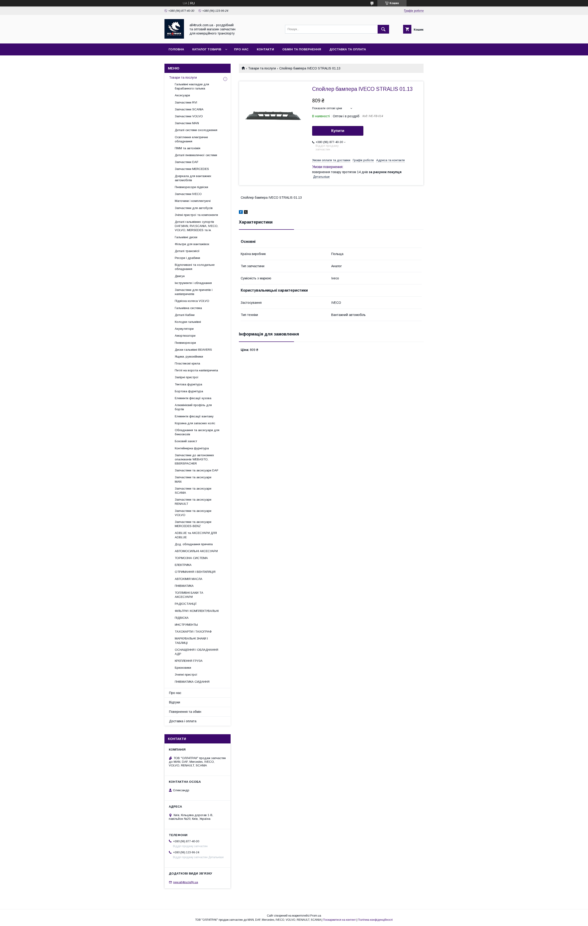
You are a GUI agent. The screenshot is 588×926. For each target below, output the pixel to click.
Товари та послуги (262, 68)
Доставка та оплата (347, 49)
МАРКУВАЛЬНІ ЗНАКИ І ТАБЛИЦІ (191, 640)
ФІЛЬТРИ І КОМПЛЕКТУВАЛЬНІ (197, 611)
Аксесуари (182, 95)
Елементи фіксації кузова (193, 398)
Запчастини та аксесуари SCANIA (193, 490)
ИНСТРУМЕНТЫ (186, 624)
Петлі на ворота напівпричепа (196, 370)
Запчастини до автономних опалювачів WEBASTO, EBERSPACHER (194, 459)
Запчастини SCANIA (189, 109)
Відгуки (174, 702)
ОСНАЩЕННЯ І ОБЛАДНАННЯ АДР (196, 652)
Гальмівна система (188, 308)
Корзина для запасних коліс (195, 423)
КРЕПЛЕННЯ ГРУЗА (189, 660)
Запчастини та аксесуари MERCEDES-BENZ (193, 524)
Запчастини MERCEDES (192, 169)
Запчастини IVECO (188, 194)
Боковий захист (186, 441)
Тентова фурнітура (188, 384)
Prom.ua (315, 915)
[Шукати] (383, 29)
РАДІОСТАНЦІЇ (186, 603)
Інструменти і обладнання (193, 283)
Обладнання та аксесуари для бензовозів (197, 432)
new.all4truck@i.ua (185, 882)
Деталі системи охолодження (196, 130)
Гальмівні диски (186, 237)
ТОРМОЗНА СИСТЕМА (191, 558)
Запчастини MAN (187, 123)
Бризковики (183, 667)
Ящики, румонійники (189, 356)
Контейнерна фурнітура (192, 448)
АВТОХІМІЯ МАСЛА (188, 579)
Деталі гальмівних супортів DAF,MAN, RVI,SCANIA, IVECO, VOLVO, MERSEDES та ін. (196, 226)
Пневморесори (185, 342)
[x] (246, 213)
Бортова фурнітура (189, 391)
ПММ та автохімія (187, 148)
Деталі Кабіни (185, 315)
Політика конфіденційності (375, 919)
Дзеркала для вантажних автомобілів (193, 178)
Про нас (241, 49)
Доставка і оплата (182, 721)
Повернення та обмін (185, 712)
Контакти (265, 49)
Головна (176, 49)
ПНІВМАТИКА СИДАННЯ (192, 681)
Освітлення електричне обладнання (191, 139)
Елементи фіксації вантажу (194, 416)
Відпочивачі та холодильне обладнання (195, 267)
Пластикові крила (187, 363)
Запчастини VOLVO (189, 116)
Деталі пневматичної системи (196, 155)
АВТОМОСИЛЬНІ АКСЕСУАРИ (196, 551)
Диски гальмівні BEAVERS (193, 349)
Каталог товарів (206, 49)
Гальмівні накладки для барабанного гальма (192, 86)
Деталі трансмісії (187, 251)
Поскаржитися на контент (339, 919)
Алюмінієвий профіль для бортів (193, 407)
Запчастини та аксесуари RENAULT (193, 501)
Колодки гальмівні (188, 322)
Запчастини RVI (186, 102)
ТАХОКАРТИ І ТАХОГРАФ (193, 631)
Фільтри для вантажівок (192, 244)
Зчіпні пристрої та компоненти (196, 215)
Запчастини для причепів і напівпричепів (193, 292)
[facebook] (241, 213)
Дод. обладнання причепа (194, 544)
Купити (337, 131)
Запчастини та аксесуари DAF (196, 470)
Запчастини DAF (186, 162)
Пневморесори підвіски (191, 187)
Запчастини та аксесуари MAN (193, 479)
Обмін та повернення (301, 49)
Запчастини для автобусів (194, 208)
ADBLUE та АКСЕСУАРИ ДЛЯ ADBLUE (196, 535)
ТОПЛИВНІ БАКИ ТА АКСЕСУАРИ (189, 595)
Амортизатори (185, 335)
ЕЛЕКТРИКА (183, 565)
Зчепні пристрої (186, 674)
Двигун (180, 276)
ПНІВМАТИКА (184, 586)
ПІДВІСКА (182, 617)
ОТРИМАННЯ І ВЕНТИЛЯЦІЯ (195, 571)
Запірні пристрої (186, 377)
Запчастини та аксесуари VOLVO (193, 513)
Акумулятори (184, 328)
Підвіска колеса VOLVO (192, 301)
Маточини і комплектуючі (193, 201)
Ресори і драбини (187, 258)
